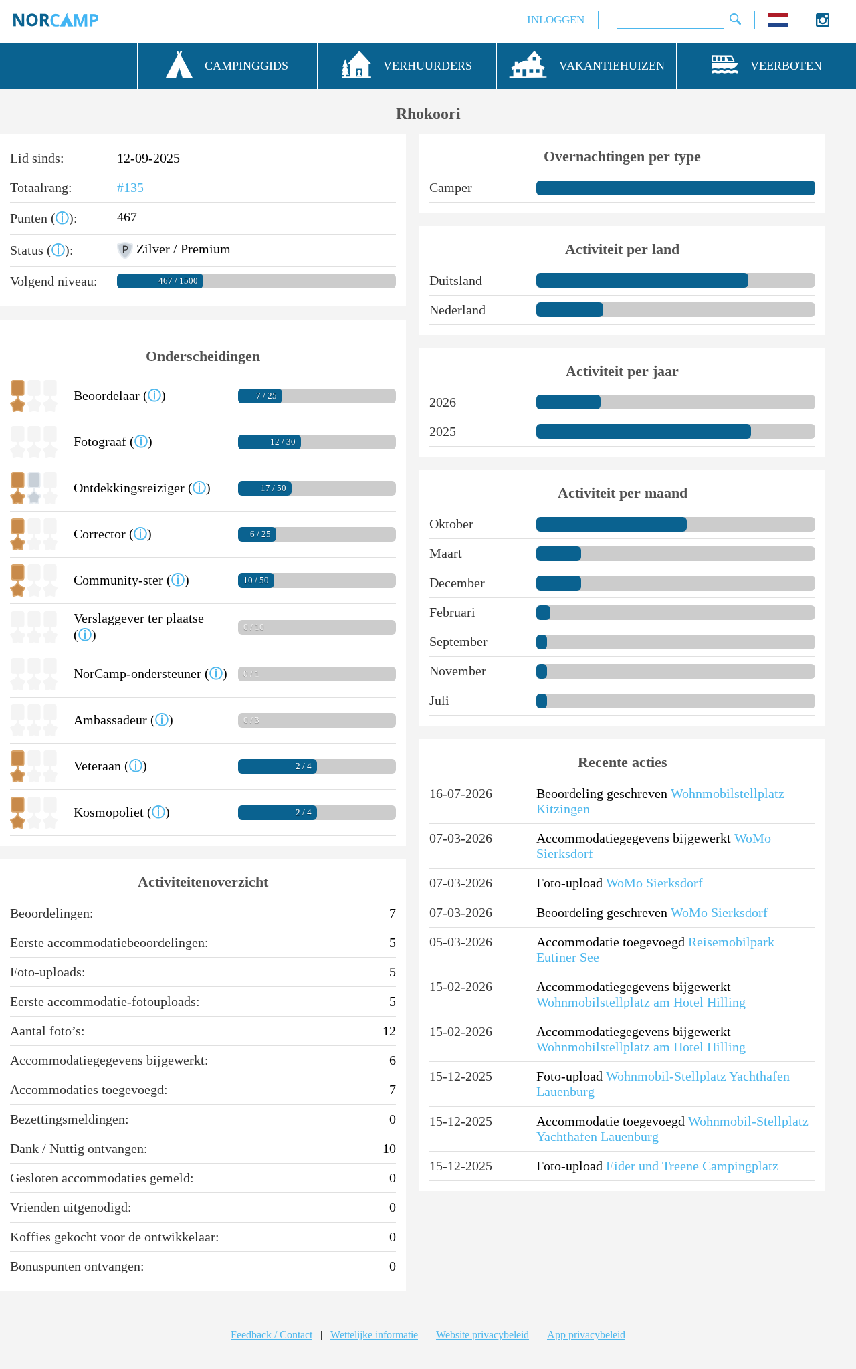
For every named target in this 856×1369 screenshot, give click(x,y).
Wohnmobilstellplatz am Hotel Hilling (641, 1001)
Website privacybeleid (482, 1334)
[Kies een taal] (778, 23)
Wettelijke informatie (374, 1334)
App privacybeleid (586, 1334)
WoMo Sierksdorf (654, 882)
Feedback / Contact (271, 1334)
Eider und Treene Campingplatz (692, 1165)
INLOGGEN (555, 19)
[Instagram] (822, 23)
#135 (130, 187)
